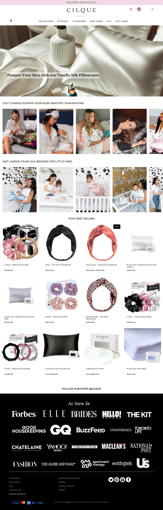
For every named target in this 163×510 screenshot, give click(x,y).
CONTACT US (15, 490)
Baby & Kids (96, 21)
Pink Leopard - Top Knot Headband (102, 297)
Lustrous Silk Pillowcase (61, 349)
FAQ (11, 486)
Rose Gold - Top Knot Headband (101, 245)
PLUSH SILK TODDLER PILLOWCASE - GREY (20, 297)
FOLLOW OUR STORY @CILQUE (81, 389)
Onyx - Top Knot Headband (61, 245)
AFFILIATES (14, 478)
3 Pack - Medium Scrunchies (20, 349)
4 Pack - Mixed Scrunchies (20, 245)
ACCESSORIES (79, 21)
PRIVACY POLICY (67, 486)
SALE (108, 21)
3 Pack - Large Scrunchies (143, 297)
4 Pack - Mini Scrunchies (61, 297)
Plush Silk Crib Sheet (142, 348)
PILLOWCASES (46, 21)
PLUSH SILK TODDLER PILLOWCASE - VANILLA (142, 245)
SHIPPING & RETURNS (69, 478)
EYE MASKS (62, 21)
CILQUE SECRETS (17, 494)
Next (158, 103)
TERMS (62, 482)
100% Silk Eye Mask (101, 348)
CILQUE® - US (69, 502)
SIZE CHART (15, 482)
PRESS (62, 490)
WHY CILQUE (121, 21)
